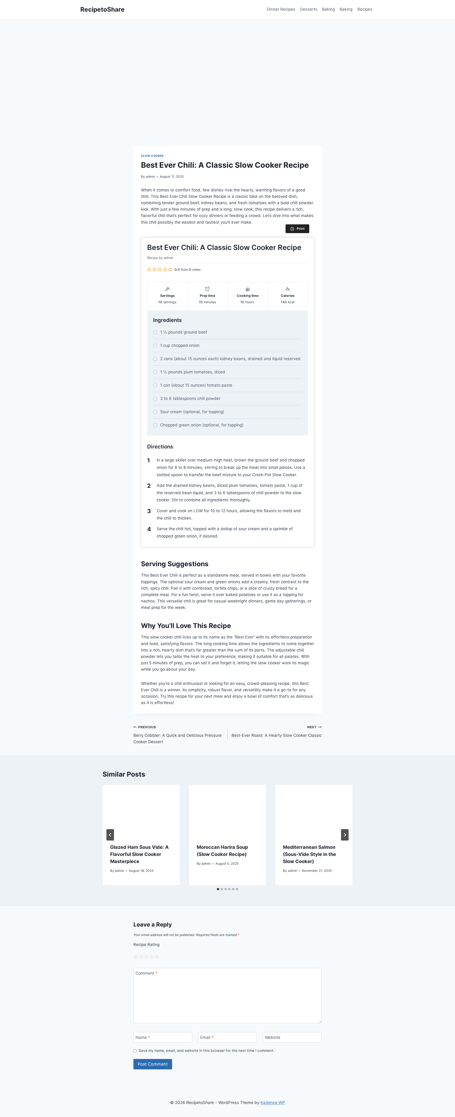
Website (272, 1037)
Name (143, 1037)
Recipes (364, 9)
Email (207, 1037)
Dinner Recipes (281, 9)
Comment (146, 973)
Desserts (308, 9)
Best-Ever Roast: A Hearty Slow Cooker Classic (277, 731)
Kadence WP (272, 1102)
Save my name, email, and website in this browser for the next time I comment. (206, 1050)
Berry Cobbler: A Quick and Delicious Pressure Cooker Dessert (177, 734)
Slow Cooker (152, 156)
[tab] (218, 889)
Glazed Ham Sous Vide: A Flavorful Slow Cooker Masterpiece (139, 854)
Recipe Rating (146, 944)
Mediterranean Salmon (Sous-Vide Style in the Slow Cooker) (309, 854)
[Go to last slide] (110, 835)
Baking (328, 9)
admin (150, 176)
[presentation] (141, 810)
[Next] (345, 835)
